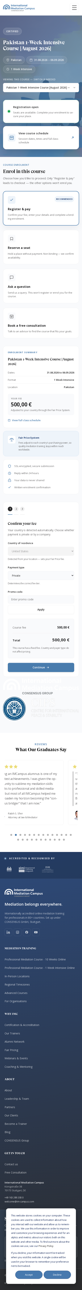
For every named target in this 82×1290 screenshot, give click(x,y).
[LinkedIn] (8, 932)
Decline (57, 1274)
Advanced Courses (16, 993)
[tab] (11, 835)
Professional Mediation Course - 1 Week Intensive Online (40, 968)
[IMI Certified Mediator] (9, 869)
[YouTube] (36, 932)
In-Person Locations (17, 976)
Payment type (16, 567)
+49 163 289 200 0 (14, 1197)
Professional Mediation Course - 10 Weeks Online (35, 959)
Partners (10, 1107)
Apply (41, 609)
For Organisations (16, 1001)
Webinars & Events (16, 1058)
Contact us (11, 1164)
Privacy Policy (46, 1246)
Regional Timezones (17, 984)
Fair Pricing (11, 1050)
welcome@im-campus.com (19, 1201)
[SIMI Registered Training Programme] (27, 869)
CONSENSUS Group (17, 1140)
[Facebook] (27, 932)
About (8, 1090)
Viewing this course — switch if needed (29, 79)
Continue (39, 667)
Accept (29, 1274)
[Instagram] (17, 932)
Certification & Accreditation (22, 1025)
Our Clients (11, 1115)
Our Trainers (12, 1033)
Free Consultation (16, 1172)
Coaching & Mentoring (18, 1066)
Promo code (15, 591)
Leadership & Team (17, 1098)
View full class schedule (26, 420)
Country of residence (20, 543)
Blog (7, 1132)
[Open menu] (74, 7)
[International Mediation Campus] (19, 7)
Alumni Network (14, 1041)
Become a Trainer (16, 1124)
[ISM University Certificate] (47, 869)
